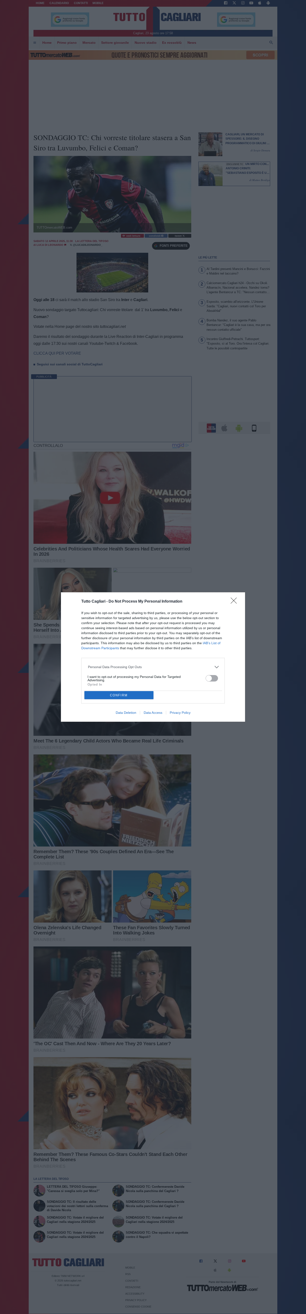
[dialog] (153, 657)
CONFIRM (119, 695)
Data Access (153, 713)
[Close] (235, 602)
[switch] (212, 678)
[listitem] (153, 667)
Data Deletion (126, 713)
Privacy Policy (180, 713)
